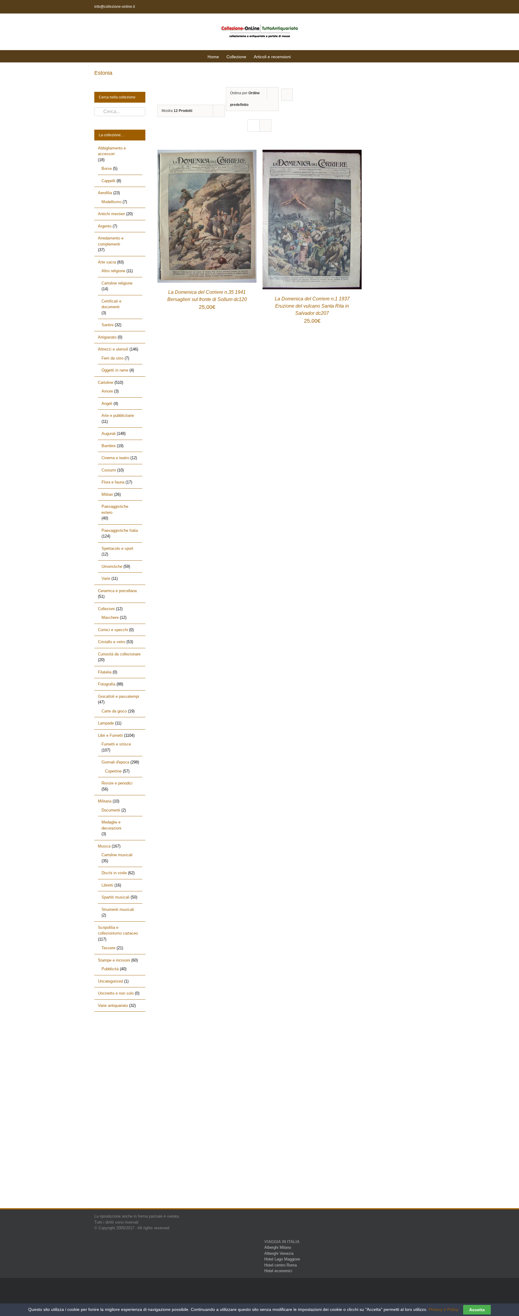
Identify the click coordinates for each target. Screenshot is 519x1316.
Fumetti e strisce (116, 744)
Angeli (107, 403)
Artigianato (107, 337)
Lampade (106, 723)
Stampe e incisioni (114, 960)
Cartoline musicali (117, 855)
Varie (106, 578)
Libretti (107, 885)
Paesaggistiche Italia (120, 530)
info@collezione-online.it (114, 7)
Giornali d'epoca (115, 762)
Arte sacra (107, 262)
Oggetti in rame (115, 370)
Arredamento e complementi (110, 241)
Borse (107, 168)
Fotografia (106, 684)
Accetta (477, 1309)
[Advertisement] (119, 1115)
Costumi (109, 470)
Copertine (113, 771)
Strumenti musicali (118, 909)
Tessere (108, 948)
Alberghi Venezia (278, 1253)
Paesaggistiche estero (115, 509)
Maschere (110, 617)
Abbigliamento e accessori (112, 151)
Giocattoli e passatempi (118, 696)
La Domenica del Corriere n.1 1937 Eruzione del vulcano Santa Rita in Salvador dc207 (312, 306)
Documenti (111, 810)
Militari (107, 494)
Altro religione (113, 271)
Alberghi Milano (277, 1247)
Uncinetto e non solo (116, 993)
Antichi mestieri (111, 214)
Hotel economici (278, 1271)
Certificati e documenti (111, 304)
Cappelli (108, 181)
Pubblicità (110, 969)
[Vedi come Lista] (265, 125)
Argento (104, 226)
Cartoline (105, 382)
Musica (104, 846)
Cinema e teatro (115, 458)
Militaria (104, 801)
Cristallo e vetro (111, 642)
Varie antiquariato (113, 1005)
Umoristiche (112, 566)
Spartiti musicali (115, 897)
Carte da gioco (114, 711)
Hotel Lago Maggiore (282, 1259)
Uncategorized (110, 981)
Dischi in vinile (114, 873)
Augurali (109, 433)
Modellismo (111, 202)
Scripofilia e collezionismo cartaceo (118, 930)
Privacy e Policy (443, 1309)
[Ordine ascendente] (287, 95)
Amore (107, 391)
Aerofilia (105, 193)
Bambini (109, 446)
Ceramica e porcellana (117, 591)
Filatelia (104, 672)
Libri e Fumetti (110, 735)
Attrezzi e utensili (113, 349)
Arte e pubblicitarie (118, 415)
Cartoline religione (117, 283)
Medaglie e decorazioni (111, 825)
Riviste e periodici (117, 783)
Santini (108, 325)
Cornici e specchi (113, 630)
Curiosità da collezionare (119, 654)
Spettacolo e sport (117, 548)
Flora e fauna (113, 482)
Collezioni (106, 609)
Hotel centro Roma (280, 1265)
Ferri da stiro (112, 358)
